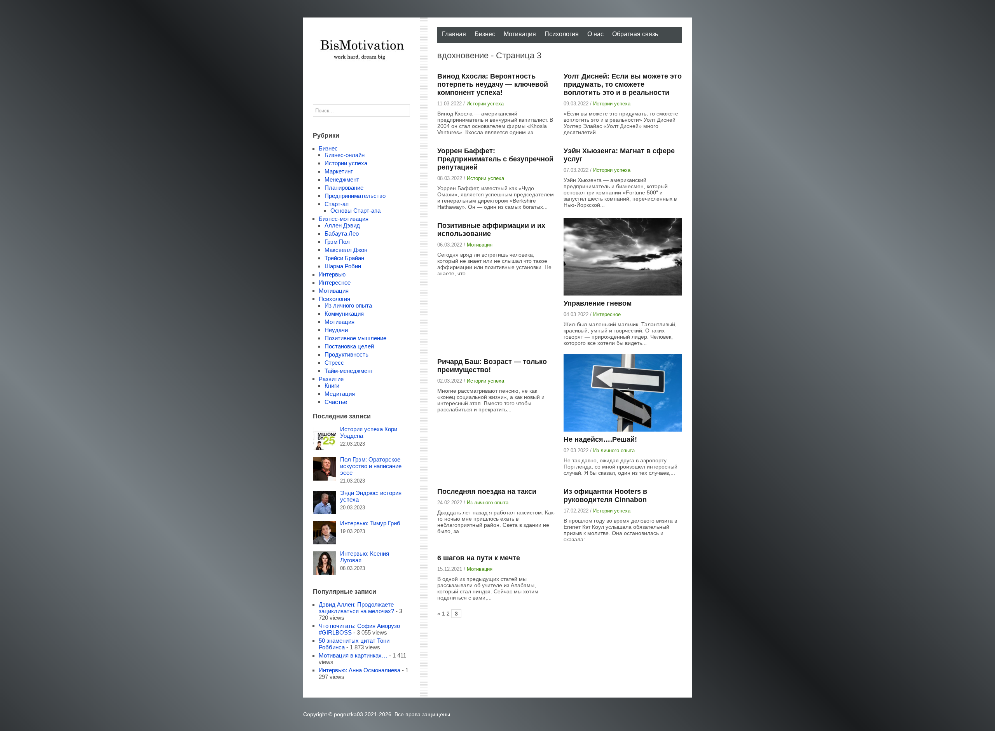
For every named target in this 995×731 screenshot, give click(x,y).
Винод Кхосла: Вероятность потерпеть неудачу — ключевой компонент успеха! (492, 84)
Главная (454, 34)
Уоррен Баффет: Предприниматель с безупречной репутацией (495, 159)
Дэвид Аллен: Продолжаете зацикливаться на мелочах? (356, 607)
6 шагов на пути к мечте (478, 558)
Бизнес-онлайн (345, 155)
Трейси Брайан (344, 258)
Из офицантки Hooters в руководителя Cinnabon (605, 496)
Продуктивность (346, 354)
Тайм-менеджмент (349, 370)
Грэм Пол (337, 241)
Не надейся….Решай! (600, 439)
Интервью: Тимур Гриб (370, 523)
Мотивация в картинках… (353, 655)
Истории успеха (485, 104)
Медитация (340, 393)
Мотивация (520, 34)
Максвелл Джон (346, 250)
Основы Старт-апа (355, 210)
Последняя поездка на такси (486, 491)
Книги (332, 385)
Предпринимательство (355, 195)
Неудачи (336, 330)
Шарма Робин (343, 266)
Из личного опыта (614, 450)
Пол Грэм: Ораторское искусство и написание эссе (370, 466)
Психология (562, 34)
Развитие (331, 379)
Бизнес (485, 34)
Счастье (336, 402)
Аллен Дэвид (342, 225)
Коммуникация (344, 313)
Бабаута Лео (342, 233)
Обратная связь (635, 34)
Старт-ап (337, 204)
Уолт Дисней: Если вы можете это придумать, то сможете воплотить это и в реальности (623, 84)
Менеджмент (342, 179)
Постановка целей (349, 346)
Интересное (607, 314)
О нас (595, 34)
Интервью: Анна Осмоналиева (359, 670)
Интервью (332, 274)
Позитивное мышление (355, 338)
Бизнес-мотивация (343, 218)
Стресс (334, 362)
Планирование (344, 187)
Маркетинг (339, 171)
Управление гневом (598, 303)
